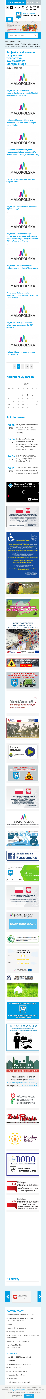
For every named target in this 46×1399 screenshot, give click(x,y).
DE (34, 10)
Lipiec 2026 (23, 384)
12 (37, 398)
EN (27, 7)
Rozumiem (29, 1396)
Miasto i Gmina (31, 15)
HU (27, 10)
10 (27, 398)
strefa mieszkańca (16, 2)
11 (32, 398)
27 (9, 407)
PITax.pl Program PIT (30, 1086)
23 (23, 404)
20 (9, 404)
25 (32, 404)
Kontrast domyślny (7, 7)
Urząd (17, 44)
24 (27, 404)
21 (13, 404)
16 (22, 401)
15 (18, 401)
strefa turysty (33, 2)
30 (23, 407)
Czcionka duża (23, 7)
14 (13, 401)
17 (27, 401)
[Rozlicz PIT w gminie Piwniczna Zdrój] (23, 1064)
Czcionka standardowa (19, 7)
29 (18, 407)
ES (31, 10)
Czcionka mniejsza (16, 7)
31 (27, 407)
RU (30, 7)
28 (13, 407)
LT (38, 7)
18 (32, 401)
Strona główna (10, 41)
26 (37, 404)
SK (34, 7)
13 (8, 401)
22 (18, 404)
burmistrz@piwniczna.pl (21, 1382)
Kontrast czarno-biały (11, 7)
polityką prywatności (17, 1390)
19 (37, 401)
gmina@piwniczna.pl (19, 1371)
